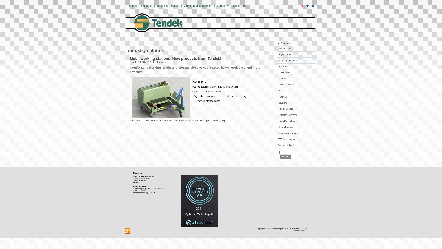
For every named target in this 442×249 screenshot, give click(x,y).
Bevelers (282, 103)
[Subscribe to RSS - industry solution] (127, 231)
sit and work (198, 120)
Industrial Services (168, 5)
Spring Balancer (286, 127)
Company (223, 5)
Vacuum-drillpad (286, 145)
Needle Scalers (285, 109)
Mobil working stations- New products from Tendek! (175, 58)
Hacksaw (282, 97)
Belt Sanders (284, 66)
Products (146, 5)
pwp (223, 120)
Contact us (239, 5)
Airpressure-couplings (288, 133)
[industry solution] (302, 7)
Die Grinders (284, 72)
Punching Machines (287, 60)
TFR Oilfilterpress (286, 139)
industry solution (182, 120)
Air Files (282, 91)
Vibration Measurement (198, 5)
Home (133, 5)
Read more (135, 120)
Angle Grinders (285, 54)
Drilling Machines (286, 85)
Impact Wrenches (286, 121)
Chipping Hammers (287, 115)
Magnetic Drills (285, 48)
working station (158, 120)
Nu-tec (305, 231)
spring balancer (212, 120)
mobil (169, 120)
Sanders (282, 78)
